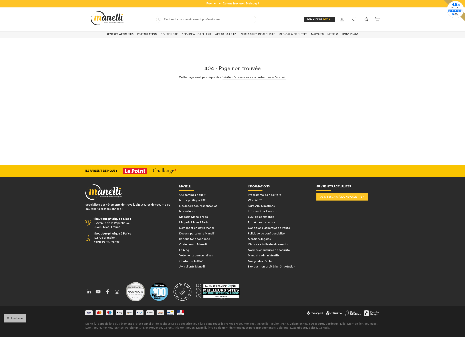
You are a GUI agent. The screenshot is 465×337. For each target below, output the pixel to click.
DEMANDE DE (318, 19)
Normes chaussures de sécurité (269, 250)
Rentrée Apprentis (120, 34)
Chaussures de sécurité (258, 34)
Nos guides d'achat (261, 261)
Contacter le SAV (191, 261)
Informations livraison (262, 211)
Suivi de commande (261, 216)
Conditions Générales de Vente (269, 227)
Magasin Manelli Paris (193, 222)
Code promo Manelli (193, 244)
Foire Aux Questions (261, 206)
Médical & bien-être (293, 34)
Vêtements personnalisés (196, 255)
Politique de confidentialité (266, 233)
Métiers (333, 34)
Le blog (184, 250)
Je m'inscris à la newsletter (342, 196)
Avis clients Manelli (192, 266)
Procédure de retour (261, 222)
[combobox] (206, 19)
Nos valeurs (187, 211)
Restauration (147, 34)
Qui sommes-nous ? (192, 194)
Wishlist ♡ (255, 200)
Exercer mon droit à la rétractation (271, 266)
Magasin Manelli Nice (193, 216)
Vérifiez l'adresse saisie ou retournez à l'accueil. (254, 77)
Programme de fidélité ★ (265, 194)
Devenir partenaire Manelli (197, 233)
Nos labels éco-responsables (198, 206)
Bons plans (350, 34)
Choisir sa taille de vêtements (268, 244)
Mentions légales (259, 239)
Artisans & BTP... (226, 34)
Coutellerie (169, 34)
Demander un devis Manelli (197, 227)
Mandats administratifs (263, 255)
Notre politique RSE (192, 200)
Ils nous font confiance (194, 239)
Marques (317, 34)
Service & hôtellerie (197, 34)
